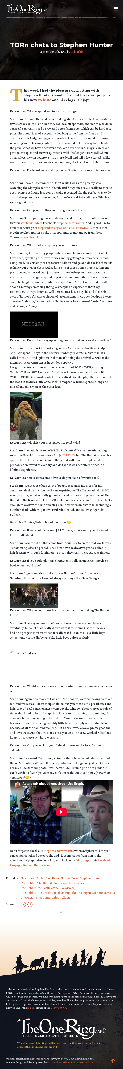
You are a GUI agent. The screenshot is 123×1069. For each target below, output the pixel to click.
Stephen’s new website (59, 850)
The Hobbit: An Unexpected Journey (60, 883)
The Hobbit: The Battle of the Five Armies (47, 888)
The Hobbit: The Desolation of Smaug (45, 892)
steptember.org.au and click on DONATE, (65, 227)
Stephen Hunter (90, 878)
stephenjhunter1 (31, 223)
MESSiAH (25, 357)
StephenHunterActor (70, 223)
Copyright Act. (59, 1007)
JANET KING (67, 455)
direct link (35, 237)
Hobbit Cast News (47, 878)
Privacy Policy (70, 1062)
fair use (31, 1007)
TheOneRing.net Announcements (93, 892)
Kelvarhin (77, 51)
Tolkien (65, 897)
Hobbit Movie (69, 878)
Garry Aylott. (54, 1062)
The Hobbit (28, 883)
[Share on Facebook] (30, 904)
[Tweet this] (23, 904)
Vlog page (82, 860)
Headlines (27, 878)
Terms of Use (86, 1062)
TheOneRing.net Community (39, 897)
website (44, 100)
